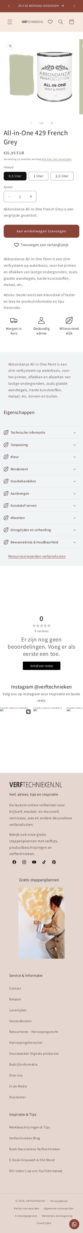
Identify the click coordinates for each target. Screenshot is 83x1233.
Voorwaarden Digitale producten (34, 1053)
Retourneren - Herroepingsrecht (33, 1031)
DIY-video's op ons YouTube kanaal (35, 1171)
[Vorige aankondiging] (9, 6)
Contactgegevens (26, 1215)
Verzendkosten (20, 1021)
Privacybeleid (59, 1201)
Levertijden (18, 1010)
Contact (15, 988)
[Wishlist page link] (50, 21)
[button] (9, 21)
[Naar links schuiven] (31, 123)
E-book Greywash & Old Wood (32, 1160)
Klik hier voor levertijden (57, 159)
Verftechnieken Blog (24, 1138)
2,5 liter (62, 176)
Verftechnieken (35, 1200)
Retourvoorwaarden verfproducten (37, 556)
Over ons (16, 1075)
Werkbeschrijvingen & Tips (29, 1127)
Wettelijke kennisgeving (57, 1215)
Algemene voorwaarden (59, 1208)
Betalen (15, 999)
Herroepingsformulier (26, 1042)
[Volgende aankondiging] (74, 6)
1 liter (38, 176)
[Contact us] (74, 1224)
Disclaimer (17, 1097)
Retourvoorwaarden (26, 1208)
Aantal (8, 187)
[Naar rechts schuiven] (52, 123)
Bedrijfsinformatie (23, 1064)
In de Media (18, 1086)
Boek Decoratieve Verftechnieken (34, 1149)
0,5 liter (15, 176)
